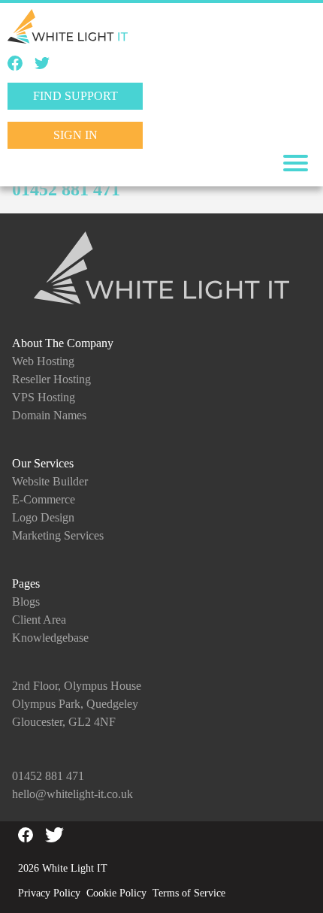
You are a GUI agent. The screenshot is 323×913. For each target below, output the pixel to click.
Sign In (75, 134)
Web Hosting (43, 361)
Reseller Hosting (51, 379)
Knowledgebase (50, 637)
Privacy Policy (49, 893)
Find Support (75, 95)
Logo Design (43, 517)
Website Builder (50, 481)
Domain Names (49, 415)
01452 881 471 (66, 189)
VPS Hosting (43, 397)
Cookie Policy (116, 893)
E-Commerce (43, 499)
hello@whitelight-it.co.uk (72, 794)
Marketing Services (58, 535)
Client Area (39, 619)
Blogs (26, 601)
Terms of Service (188, 893)
